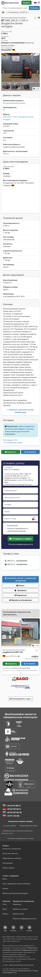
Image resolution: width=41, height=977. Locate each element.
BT (4, 110)
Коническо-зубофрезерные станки (20, 838)
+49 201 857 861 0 (14, 809)
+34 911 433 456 (13, 816)
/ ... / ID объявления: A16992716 (16, 12)
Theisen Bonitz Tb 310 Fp (28, 826)
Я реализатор (12, 525)
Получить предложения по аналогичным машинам (17, 529)
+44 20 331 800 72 (14, 805)
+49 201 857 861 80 (14, 812)
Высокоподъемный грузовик (14, 103)
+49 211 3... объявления (17, 561)
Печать (21, 585)
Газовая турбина (9, 826)
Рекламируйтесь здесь (21, 699)
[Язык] (35, 3)
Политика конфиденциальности (20, 544)
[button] (39, 3)
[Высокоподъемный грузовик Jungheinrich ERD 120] (20, 632)
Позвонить (31, 452)
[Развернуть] (20, 672)
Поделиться (21, 595)
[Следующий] (37, 72)
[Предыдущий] (3, 72)
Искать (35, 8)
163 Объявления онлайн (12, 442)
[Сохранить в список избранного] (35, 18)
